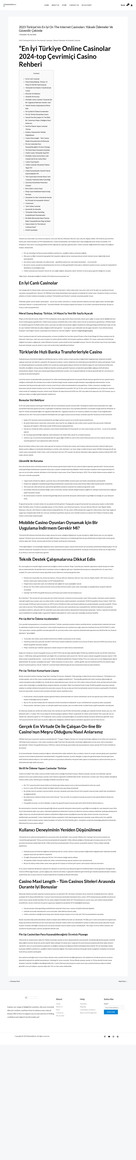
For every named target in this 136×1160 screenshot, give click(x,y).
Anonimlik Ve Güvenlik (33, 209)
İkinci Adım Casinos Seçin (34, 188)
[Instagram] (113, 1036)
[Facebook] (105, 1036)
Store (64, 5)
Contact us (74, 5)
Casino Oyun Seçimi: (32, 162)
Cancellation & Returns (87, 1010)
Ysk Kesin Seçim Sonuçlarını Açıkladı (37, 150)
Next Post (123, 981)
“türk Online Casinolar (32, 206)
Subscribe (111, 1012)
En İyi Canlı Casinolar (32, 79)
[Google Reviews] (118, 1036)
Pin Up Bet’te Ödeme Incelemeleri (36, 111)
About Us (55, 5)
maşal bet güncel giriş (85, 331)
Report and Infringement (88, 1013)
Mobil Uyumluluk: (31, 230)
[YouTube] (109, 1036)
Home (46, 5)
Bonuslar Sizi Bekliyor (32, 93)
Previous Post (14, 981)
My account (87, 5)
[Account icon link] (132, 5)
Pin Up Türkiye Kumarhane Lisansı (36, 114)
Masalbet (23, 34)
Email (106, 1004)
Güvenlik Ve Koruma (32, 96)
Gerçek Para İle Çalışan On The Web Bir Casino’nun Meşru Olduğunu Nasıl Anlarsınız (38, 120)
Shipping (83, 1007)
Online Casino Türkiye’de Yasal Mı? (37, 153)
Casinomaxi (29, 203)
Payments (83, 1004)
